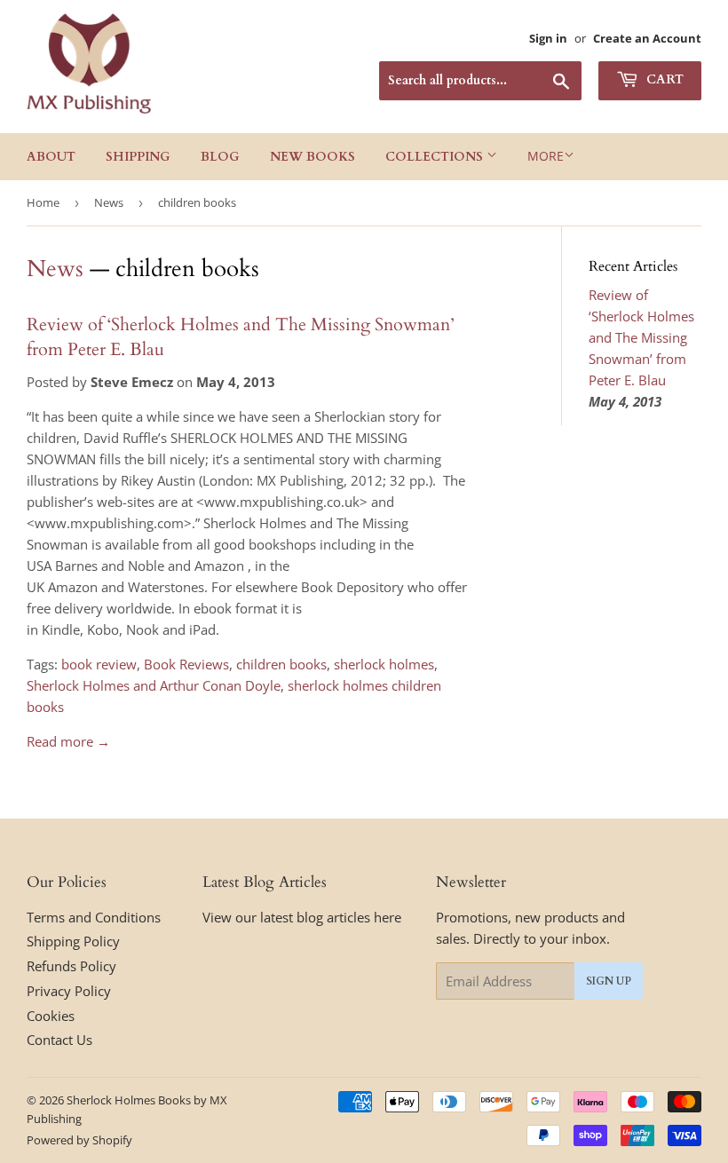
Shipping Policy (73, 941)
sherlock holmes (384, 664)
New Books (312, 156)
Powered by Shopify (79, 1140)
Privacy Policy (69, 991)
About (51, 156)
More (545, 155)
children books (281, 664)
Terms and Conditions (94, 917)
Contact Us (59, 1039)
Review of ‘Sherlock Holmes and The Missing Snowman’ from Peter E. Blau (641, 337)
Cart (663, 79)
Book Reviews (186, 664)
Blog (220, 156)
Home (43, 202)
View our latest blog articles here (301, 917)
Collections (436, 156)
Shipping (138, 156)
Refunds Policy (71, 966)
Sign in (548, 38)
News (108, 202)
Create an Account (647, 38)
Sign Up (608, 981)
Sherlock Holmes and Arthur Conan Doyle (154, 685)
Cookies (51, 1016)
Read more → (68, 741)
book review (99, 664)
